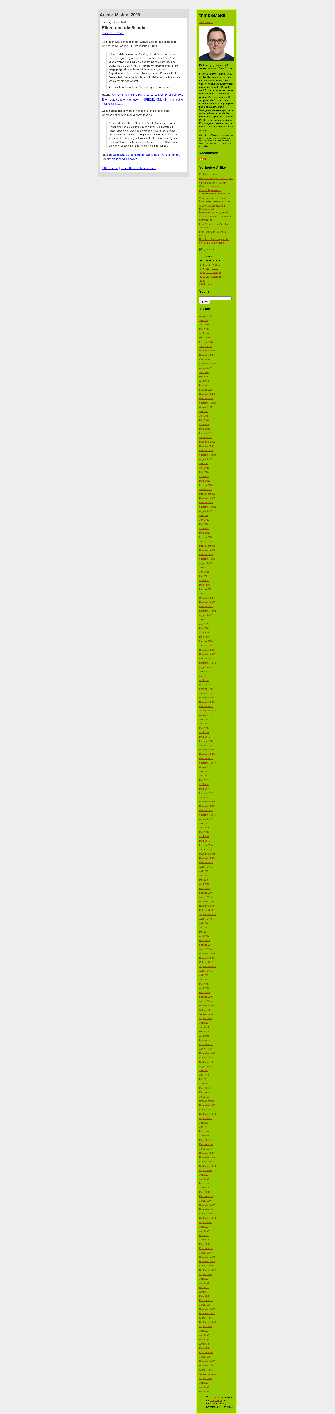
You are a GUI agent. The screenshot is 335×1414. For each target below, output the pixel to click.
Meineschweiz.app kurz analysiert (216, 178)
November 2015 (207, 858)
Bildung (114, 155)
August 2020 (205, 615)
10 (207, 268)
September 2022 (207, 506)
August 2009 (205, 1170)
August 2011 (205, 1066)
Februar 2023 (206, 485)
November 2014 (207, 905)
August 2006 (205, 1326)
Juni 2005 (204, 1387)
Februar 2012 (206, 1044)
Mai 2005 (204, 1391)
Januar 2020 (205, 645)
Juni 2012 (204, 1027)
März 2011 (204, 1087)
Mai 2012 (204, 1031)
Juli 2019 (203, 671)
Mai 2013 (204, 983)
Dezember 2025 (207, 350)
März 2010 (204, 1139)
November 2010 (207, 1105)
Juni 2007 (204, 1283)
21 (220, 272)
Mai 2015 (204, 879)
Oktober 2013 (206, 962)
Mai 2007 (204, 1287)
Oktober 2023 (206, 450)
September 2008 (207, 1218)
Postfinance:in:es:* (208, 174)
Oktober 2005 (206, 1369)
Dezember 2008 (207, 1205)
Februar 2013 (206, 996)
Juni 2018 (204, 723)
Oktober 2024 (206, 398)
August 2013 (205, 970)
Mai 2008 (204, 1235)
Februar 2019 (206, 688)
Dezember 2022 (207, 493)
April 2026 (204, 333)
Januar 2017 (205, 797)
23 (204, 276)
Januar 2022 (205, 541)
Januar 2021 (205, 593)
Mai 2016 (204, 832)
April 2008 (204, 1239)
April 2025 (204, 380)
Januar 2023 (205, 489)
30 (204, 280)
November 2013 (207, 957)
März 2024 (204, 428)
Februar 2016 (206, 845)
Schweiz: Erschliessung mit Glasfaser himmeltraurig (213, 184)
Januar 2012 (205, 1048)
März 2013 (204, 992)
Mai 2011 (204, 1079)
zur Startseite (206, 22)
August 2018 (205, 714)
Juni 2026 (204, 324)
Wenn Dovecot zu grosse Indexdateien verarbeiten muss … (216, 199)
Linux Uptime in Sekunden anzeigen (212, 233)
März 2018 (204, 736)
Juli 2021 (203, 567)
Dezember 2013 (207, 953)
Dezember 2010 (207, 1100)
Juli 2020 (203, 619)
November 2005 (207, 1365)
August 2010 (205, 1118)
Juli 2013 (203, 975)
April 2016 (204, 836)
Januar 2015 (205, 897)
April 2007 (204, 1291)
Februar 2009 (206, 1196)
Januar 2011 (205, 1096)
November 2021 (207, 550)
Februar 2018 (206, 740)
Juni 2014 (204, 927)
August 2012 (205, 1018)
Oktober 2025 (206, 359)
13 (216, 268)
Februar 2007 (206, 1300)
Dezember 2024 (207, 394)
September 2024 (207, 402)
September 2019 (207, 662)
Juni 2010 (204, 1126)
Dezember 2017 (207, 749)
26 (213, 276)
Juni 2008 (204, 1231)
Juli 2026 (203, 320)
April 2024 (204, 424)
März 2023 (204, 480)
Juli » (209, 284)
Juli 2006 (203, 1330)
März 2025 (204, 385)
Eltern (141, 155)
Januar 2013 (205, 1001)
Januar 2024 (205, 437)
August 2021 (205, 563)
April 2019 (204, 680)
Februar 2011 (206, 1092)
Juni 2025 (204, 372)
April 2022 (204, 528)
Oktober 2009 (206, 1161)
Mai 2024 (204, 420)
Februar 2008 (206, 1248)
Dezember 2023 (207, 441)
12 (213, 268)
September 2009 (207, 1166)
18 (210, 272)
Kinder (166, 155)
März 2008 (204, 1244)
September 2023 (207, 454)
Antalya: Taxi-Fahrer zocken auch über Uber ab (216, 218)
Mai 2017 (204, 780)
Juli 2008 (203, 1226)
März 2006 (204, 1348)
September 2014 (207, 914)
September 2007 (207, 1270)
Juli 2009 (203, 1174)
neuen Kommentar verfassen (138, 168)
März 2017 (204, 788)
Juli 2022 (203, 515)
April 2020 (204, 632)
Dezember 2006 (207, 1309)
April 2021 (204, 580)
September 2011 (207, 1061)
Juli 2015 (203, 871)
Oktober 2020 (206, 606)
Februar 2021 (206, 589)
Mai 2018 (204, 728)
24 (207, 276)
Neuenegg (118, 159)
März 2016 (204, 840)
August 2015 (205, 866)
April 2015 (204, 884)
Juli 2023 (203, 463)
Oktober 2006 (206, 1317)
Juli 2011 (203, 1070)
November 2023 (207, 446)
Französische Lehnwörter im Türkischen (213, 225)
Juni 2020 (204, 623)
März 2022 (204, 532)
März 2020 (204, 636)
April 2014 (204, 936)
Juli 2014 (203, 923)
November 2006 (207, 1313)
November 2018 (207, 702)
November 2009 (207, 1157)
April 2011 (204, 1083)
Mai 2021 (204, 576)
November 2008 (207, 1209)
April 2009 (204, 1187)
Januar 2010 (205, 1148)
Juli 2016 (203, 823)
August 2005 (205, 1378)
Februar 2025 (206, 389)
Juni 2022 (204, 519)
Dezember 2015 (207, 853)
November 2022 (207, 498)
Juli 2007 (203, 1278)
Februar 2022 (206, 537)
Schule (175, 155)
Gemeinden (153, 155)
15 (201, 272)
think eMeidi (216, 1400)
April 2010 (204, 1135)
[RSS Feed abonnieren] (202, 159)
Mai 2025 (204, 376)
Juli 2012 (203, 1022)
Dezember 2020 (207, 597)
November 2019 (207, 654)
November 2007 (207, 1261)
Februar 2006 (206, 1352)
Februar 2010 (206, 1144)
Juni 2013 (204, 979)
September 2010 (207, 1113)
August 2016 (205, 819)
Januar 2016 (205, 849)
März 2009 (204, 1192)
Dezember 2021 (207, 545)
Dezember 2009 (207, 1153)
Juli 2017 (203, 771)
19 (213, 272)
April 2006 (204, 1343)
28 (220, 276)
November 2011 (207, 1053)
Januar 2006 (205, 1356)
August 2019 (205, 667)
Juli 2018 (203, 719)
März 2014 (204, 940)
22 (201, 276)
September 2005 (207, 1374)
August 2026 (205, 316)
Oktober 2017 (206, 758)
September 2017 (207, 762)
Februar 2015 (206, 892)
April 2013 (204, 988)
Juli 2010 (203, 1122)
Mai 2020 (204, 628)
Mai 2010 (204, 1131)
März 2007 (204, 1296)
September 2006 (207, 1322)
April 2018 (204, 732)
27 (216, 276)
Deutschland (128, 155)
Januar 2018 (205, 745)
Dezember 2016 (207, 801)
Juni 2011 (204, 1074)
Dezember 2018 (207, 697)
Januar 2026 (205, 346)
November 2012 (207, 1005)
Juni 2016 (204, 827)
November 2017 (207, 754)
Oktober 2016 (206, 810)
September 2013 (207, 966)
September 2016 (207, 814)
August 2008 (205, 1222)
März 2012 (204, 1040)
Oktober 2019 (206, 658)
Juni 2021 (204, 571)
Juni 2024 (204, 415)
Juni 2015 (204, 875)
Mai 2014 (204, 931)
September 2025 (207, 363)
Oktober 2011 (206, 1057)
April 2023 (204, 476)
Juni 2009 (204, 1179)
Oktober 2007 (206, 1265)
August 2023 (205, 459)
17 (207, 272)
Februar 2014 (206, 944)
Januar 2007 (205, 1304)
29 (201, 280)
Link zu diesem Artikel (113, 33)
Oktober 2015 (206, 862)
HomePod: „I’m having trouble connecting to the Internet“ (214, 241)
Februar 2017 (206, 792)
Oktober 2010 (206, 1109)
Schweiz (131, 159)
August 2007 (205, 1274)
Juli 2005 (203, 1382)
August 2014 (205, 918)
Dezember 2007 (207, 1257)
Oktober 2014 (206, 910)
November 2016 (207, 806)
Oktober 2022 (206, 502)
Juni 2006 (204, 1335)
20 (216, 272)
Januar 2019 (205, 693)
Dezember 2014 (207, 901)
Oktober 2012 (206, 1009)
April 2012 (204, 1035)
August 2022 (205, 511)
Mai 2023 (204, 472)
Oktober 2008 (206, 1213)
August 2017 (205, 766)
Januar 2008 (205, 1252)
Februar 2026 (206, 342)
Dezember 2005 (207, 1361)
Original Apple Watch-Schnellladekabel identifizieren (214, 192)
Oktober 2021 (206, 554)
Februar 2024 (206, 432)
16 (204, 272)
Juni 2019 (204, 675)
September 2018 (207, 710)
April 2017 (204, 784)
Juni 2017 (204, 775)
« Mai (202, 284)
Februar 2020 (206, 641)
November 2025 (207, 354)
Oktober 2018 (206, 706)
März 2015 (204, 888)
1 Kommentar (110, 168)
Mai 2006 (204, 1339)
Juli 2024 (203, 411)
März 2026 (204, 337)
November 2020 (207, 602)
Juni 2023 (204, 467)
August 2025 (205, 368)
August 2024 (205, 406)
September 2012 (207, 1014)
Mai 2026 (204, 328)
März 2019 (204, 684)
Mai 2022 (204, 524)
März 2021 (204, 584)
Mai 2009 (204, 1183)
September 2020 (207, 610)
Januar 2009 (205, 1200)
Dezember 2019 (207, 649)
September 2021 (207, 558)
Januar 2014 (205, 949)
